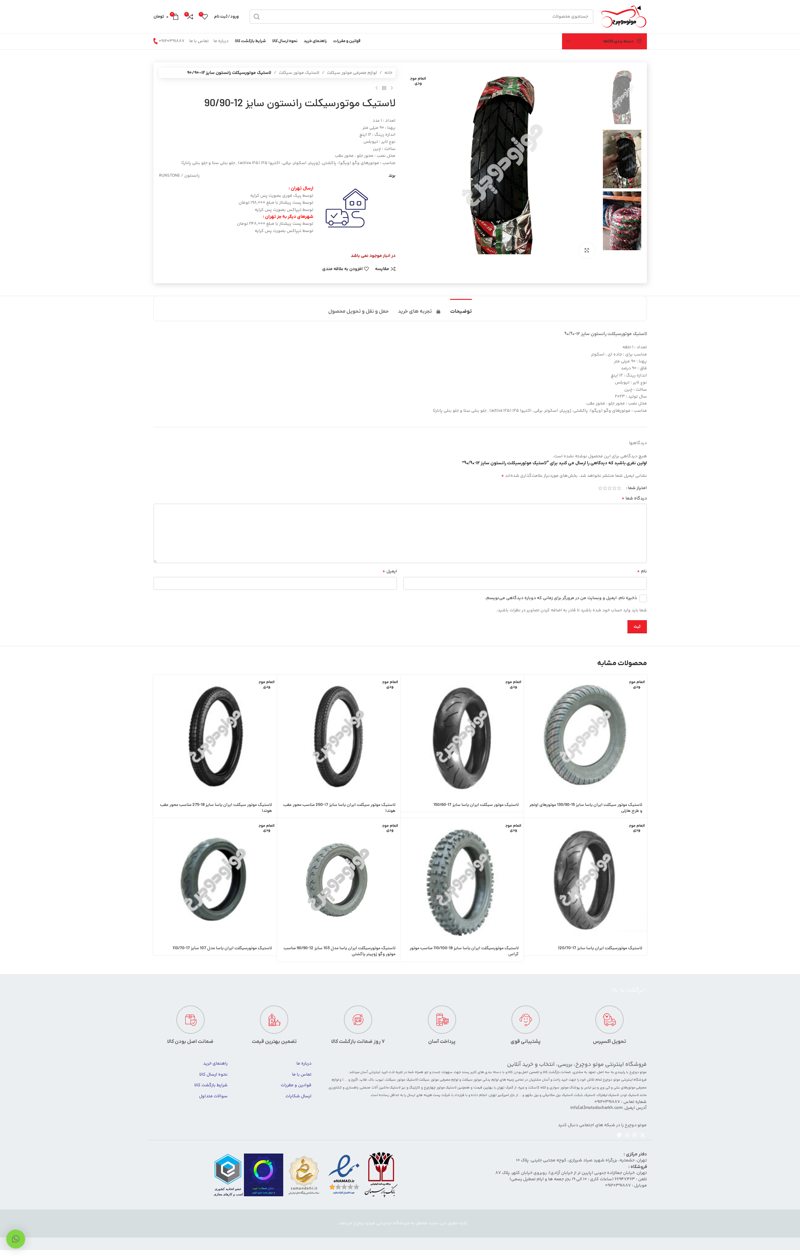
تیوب (379, 1079)
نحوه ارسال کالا (213, 1074)
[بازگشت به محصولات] (384, 88)
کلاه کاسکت (537, 1087)
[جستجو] (257, 16)
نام (642, 571)
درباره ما (221, 41)
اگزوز (354, 1079)
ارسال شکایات (298, 1096)
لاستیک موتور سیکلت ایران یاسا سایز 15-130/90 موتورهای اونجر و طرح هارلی (585, 808)
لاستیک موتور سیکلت (299, 72)
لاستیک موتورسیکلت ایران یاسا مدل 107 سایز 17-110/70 (222, 948)
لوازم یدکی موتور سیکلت (480, 1079)
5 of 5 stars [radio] (600, 488)
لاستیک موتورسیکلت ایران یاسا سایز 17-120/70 (600, 948)
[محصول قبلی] (391, 88)
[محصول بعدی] (376, 88)
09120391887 (172, 41)
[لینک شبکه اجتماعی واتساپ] (627, 1135)
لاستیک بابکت (584, 1095)
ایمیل (389, 571)
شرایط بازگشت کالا (211, 1085)
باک (371, 1079)
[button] (15, 1239)
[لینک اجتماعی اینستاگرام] (634, 1135)
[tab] (461, 308)
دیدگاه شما (634, 498)
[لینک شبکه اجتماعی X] (642, 1135)
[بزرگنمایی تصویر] (587, 250)
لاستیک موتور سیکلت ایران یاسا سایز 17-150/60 (476, 805)
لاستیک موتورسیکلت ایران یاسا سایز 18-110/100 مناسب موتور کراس (464, 951)
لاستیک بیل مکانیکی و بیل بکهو (549, 1095)
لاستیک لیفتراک (608, 1095)
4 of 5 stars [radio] (605, 488)
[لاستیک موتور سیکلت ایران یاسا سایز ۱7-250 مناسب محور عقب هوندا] (338, 736)
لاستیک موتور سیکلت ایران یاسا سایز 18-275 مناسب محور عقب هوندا (216, 808)
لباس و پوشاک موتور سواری (570, 1087)
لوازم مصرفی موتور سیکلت (352, 72)
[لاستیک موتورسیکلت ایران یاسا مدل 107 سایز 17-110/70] (215, 880)
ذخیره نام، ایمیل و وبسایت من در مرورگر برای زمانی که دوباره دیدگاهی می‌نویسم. (561, 598)
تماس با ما (199, 41)
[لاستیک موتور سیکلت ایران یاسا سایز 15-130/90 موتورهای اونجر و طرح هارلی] (585, 736)
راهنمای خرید (215, 1063)
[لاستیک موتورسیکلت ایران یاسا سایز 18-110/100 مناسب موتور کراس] (462, 880)
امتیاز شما (637, 488)
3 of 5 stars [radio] (609, 488)
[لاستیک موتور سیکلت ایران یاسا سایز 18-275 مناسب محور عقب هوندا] (215, 736)
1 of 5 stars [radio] (619, 488)
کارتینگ (414, 1087)
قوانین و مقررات (296, 1085)
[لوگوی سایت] (623, 16)
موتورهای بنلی (624, 1087)
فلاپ (363, 1079)
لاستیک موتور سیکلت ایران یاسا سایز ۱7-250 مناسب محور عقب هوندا (339, 808)
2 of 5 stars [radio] (614, 488)
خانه (388, 72)
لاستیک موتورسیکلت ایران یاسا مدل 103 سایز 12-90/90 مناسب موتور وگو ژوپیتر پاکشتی (339, 951)
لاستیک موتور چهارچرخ (440, 1087)
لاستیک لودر (630, 1095)
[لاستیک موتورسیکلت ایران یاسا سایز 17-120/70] (585, 880)
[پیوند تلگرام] (619, 1135)
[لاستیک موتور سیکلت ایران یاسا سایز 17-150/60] (462, 736)
